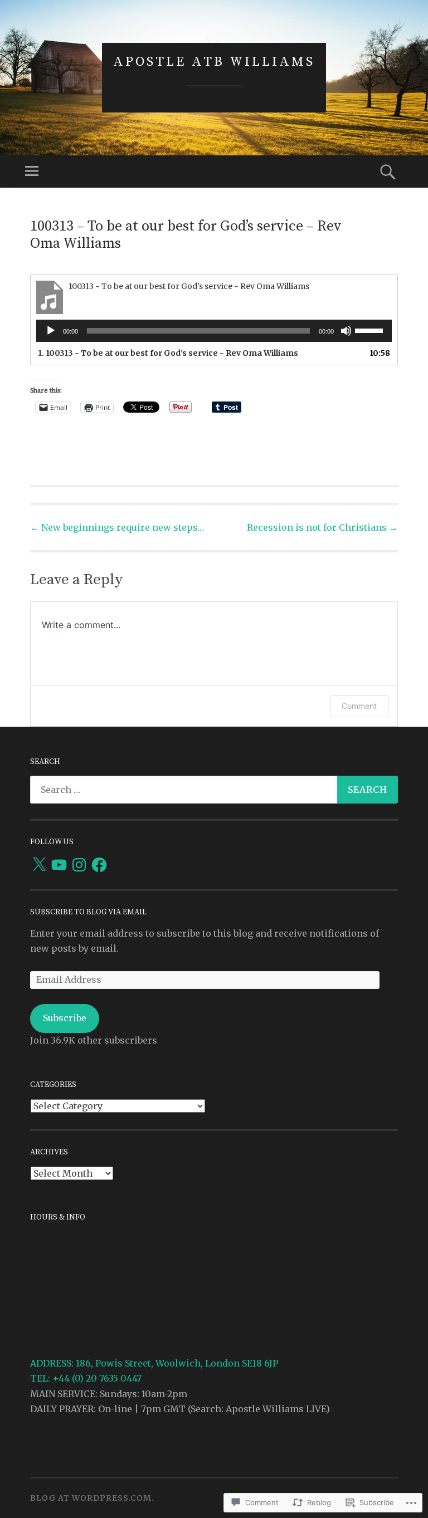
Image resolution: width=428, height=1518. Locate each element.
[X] (39, 865)
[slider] (370, 330)
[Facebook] (99, 865)
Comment (359, 706)
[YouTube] (59, 865)
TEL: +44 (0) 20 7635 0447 (86, 1378)
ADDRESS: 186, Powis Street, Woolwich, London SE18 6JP (154, 1363)
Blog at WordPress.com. (92, 1498)
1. (168, 353)
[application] (214, 331)
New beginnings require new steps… (117, 527)
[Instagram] (79, 865)
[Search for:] (214, 790)
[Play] (50, 330)
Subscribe (64, 1018)
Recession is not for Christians (322, 527)
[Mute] (346, 330)
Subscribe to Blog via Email (88, 912)
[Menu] (31, 171)
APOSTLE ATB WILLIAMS (214, 61)
